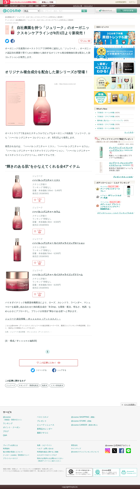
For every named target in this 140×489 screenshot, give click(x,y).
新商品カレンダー (44, 429)
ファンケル (104, 202)
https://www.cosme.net (67, 84)
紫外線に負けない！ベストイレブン (110, 120)
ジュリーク (10, 385)
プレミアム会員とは (10, 445)
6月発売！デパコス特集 (106, 128)
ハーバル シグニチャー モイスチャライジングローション (58, 243)
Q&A (37, 5)
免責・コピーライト (44, 445)
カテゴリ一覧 (77, 6)
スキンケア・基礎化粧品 (28, 385)
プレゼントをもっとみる (123, 177)
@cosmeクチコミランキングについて (85, 452)
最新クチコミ (43, 433)
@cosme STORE (81, 421)
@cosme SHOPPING (83, 417)
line (128, 450)
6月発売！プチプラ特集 (106, 124)
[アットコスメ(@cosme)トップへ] (12, 11)
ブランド (23, 5)
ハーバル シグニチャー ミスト (46, 180)
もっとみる (128, 132)
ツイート (41, 370)
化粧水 (44, 385)
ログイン (132, 2)
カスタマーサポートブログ (47, 455)
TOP (6, 5)
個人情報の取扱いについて (13, 452)
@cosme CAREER (85, 425)
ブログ (30, 5)
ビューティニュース (45, 425)
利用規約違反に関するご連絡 (47, 452)
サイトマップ (76, 449)
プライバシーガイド (10, 458)
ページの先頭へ (130, 405)
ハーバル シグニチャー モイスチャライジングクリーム (57, 274)
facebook (121, 450)
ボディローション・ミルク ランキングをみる (115, 213)
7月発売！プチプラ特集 (106, 117)
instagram (107, 450)
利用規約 (6, 449)
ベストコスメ (88, 6)
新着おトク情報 (47, 2)
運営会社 (74, 445)
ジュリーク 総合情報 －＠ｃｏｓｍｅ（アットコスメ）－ (33, 319)
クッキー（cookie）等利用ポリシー (16, 455)
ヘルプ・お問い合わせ (45, 449)
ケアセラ (103, 195)
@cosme (13, 418)
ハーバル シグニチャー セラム (46, 211)
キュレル (103, 187)
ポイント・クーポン (11, 427)
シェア (61, 370)
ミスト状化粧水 (57, 385)
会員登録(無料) (120, 2)
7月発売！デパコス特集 (106, 113)
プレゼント (42, 421)
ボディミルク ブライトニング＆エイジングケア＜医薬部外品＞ (110, 206)
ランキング (14, 5)
